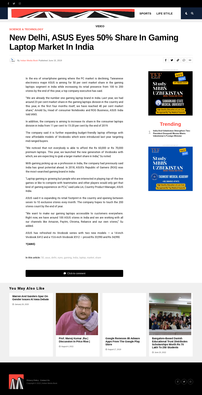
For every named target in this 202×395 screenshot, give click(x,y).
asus (47, 257)
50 (42, 257)
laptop (82, 257)
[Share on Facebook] (165, 60)
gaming (68, 257)
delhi (53, 257)
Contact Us (45, 380)
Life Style (164, 13)
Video (100, 26)
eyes (60, 257)
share (98, 257)
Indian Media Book (29, 60)
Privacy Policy (33, 380)
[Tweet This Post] (171, 60)
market (90, 257)
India (75, 257)
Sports (145, 13)
